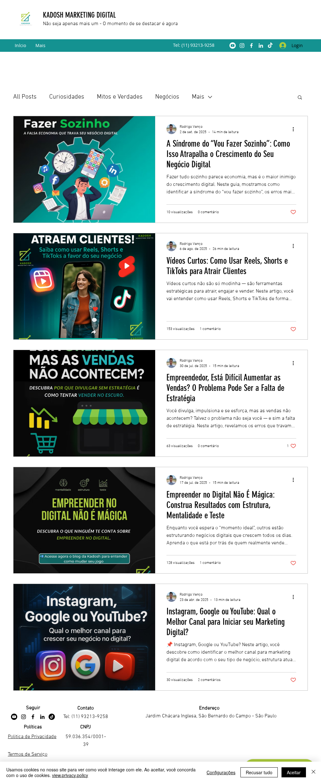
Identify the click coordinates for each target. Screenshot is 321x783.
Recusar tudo (259, 772)
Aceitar (294, 772)
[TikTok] (270, 45)
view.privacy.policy (70, 775)
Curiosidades (66, 97)
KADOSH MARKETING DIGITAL (80, 15)
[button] (300, 97)
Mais (198, 97)
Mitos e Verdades (120, 97)
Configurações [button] (221, 772)
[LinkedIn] (261, 45)
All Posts (25, 97)
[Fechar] (313, 772)
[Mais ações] (295, 129)
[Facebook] (251, 45)
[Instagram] (242, 45)
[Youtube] (232, 45)
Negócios (167, 97)
